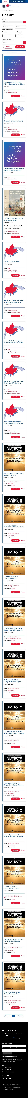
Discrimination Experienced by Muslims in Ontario (14, 474)
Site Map (6, 1087)
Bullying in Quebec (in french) (13, 121)
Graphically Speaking (9, 1089)
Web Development (14, 1087)
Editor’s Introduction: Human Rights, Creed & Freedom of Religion (13, 629)
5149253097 (8, 1067)
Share (23, 96)
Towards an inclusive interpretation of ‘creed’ (11, 887)
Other (5, 37)
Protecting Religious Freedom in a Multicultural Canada (14, 940)
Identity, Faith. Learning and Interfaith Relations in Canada (13, 422)
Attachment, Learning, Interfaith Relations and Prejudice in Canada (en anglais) (14, 301)
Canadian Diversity (19, 32)
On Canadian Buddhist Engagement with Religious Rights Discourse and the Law (13, 681)
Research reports (21, 37)
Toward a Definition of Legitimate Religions (11, 577)
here (14, 1037)
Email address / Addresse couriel (9, 1047)
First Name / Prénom (7, 1043)
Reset (8, 46)
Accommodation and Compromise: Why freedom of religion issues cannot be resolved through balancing (13, 526)
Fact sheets (20, 35)
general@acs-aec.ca (10, 1072)
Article (5, 32)
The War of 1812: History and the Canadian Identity (13, 219)
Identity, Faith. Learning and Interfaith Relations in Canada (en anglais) (13, 342)
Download (16, 96)
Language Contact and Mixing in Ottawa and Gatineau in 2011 (14, 169)
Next (21, 1015)
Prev (6, 1015)
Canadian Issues (8, 35)
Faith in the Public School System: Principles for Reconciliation (12, 993)
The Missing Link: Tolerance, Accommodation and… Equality (14, 732)
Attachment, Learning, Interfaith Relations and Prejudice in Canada (14, 382)
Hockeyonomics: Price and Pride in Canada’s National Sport (14, 83)
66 (18, 1015)
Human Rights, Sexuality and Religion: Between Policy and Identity (13, 836)
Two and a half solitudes (11, 262)
